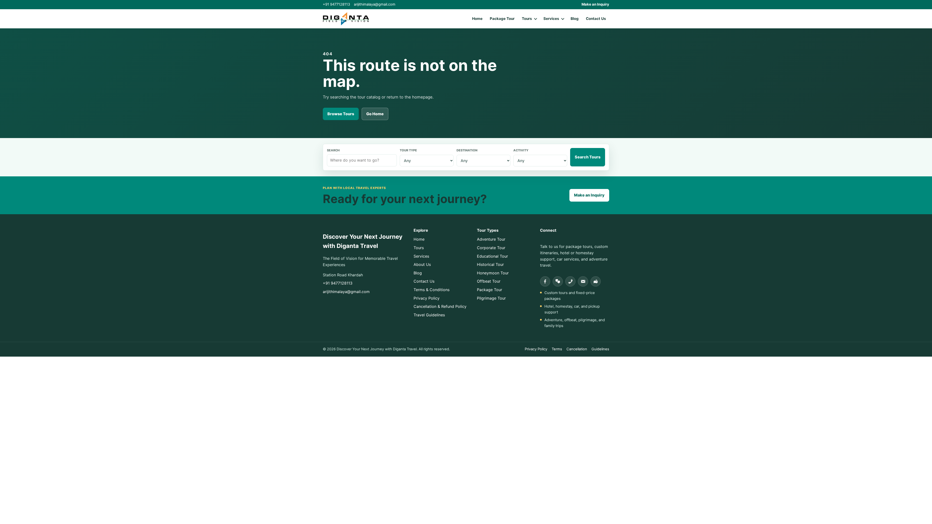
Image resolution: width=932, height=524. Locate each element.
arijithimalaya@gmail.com (374, 4)
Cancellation (576, 349)
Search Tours (587, 157)
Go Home (375, 113)
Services (551, 18)
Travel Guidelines (429, 314)
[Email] (583, 281)
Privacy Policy (427, 298)
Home (477, 18)
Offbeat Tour (488, 281)
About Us (422, 264)
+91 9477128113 (336, 4)
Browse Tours (340, 113)
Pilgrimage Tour (491, 298)
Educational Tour (492, 256)
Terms (557, 349)
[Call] (570, 281)
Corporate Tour (491, 247)
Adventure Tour (491, 239)
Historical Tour (490, 264)
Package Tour (502, 18)
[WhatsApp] (558, 281)
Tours (527, 18)
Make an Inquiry (595, 4)
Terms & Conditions (431, 289)
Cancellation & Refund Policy (440, 306)
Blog (575, 18)
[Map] (596, 281)
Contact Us (596, 18)
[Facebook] (545, 281)
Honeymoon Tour (493, 272)
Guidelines (600, 349)
